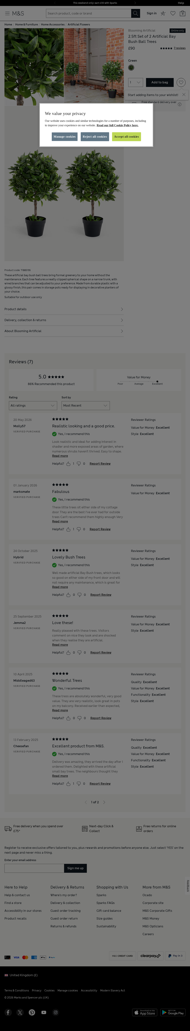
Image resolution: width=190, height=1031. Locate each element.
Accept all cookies (126, 136)
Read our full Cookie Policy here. (117, 125)
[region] (96, 125)
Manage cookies (65, 136)
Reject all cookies (95, 136)
